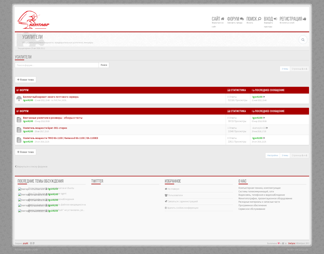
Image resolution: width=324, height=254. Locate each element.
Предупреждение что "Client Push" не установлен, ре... (56, 210)
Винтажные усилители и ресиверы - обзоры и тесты (52, 117)
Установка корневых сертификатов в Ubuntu (51, 188)
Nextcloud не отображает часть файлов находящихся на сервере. (61, 204)
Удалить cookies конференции (182, 207)
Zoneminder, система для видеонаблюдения (51, 199)
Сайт (216, 19)
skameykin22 (258, 128)
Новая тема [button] (26, 79)
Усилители (23, 57)
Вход (269, 19)
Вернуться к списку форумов (31, 166)
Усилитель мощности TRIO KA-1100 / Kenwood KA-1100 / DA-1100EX (60, 138)
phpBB (25, 243)
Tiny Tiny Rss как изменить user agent (47, 193)
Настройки (272, 155)
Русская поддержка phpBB (26, 249)
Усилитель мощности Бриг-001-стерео (44, 128)
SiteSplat (291, 243)
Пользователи (175, 195)
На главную (173, 188)
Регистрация (291, 19)
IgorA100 (28, 100)
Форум (233, 19)
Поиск (252, 19)
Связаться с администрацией (182, 201)
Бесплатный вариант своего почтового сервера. (50, 96)
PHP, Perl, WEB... (60, 100)
